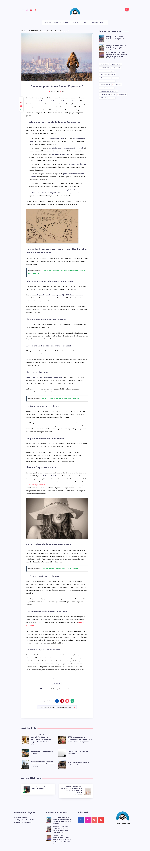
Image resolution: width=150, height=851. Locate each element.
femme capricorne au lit (38, 485)
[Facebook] (23, 10)
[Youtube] (35, 10)
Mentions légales (21, 817)
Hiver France (117, 84)
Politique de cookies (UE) (23, 822)
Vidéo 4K (103, 98)
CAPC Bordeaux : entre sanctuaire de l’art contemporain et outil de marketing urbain (80, 739)
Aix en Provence (116, 64)
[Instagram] (27, 10)
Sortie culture (122, 94)
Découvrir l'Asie (105, 77)
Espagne (116, 77)
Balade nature (105, 67)
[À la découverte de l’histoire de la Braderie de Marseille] (62, 764)
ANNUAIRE (94, 22)
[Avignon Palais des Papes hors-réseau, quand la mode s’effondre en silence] (25, 764)
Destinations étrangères (108, 74)
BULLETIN (85, 22)
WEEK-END (48, 22)
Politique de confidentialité (24, 820)
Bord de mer (116, 67)
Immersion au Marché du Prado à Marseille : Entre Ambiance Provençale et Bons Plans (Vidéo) (116, 47)
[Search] (127, 9)
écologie (112, 98)
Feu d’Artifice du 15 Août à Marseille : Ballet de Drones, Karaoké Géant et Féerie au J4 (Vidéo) (115, 39)
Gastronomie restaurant (108, 81)
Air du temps (55, 689)
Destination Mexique (107, 71)
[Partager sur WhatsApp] (21, 109)
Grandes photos (105, 84)
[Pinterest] (31, 10)
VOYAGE (66, 22)
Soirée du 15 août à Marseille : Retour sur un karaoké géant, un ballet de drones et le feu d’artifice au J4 (62, 839)
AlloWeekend (25, 31)
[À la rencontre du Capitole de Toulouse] (25, 753)
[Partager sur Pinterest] (21, 102)
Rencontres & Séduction (66, 689)
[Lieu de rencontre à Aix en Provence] (62, 753)
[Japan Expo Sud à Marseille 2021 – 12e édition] (38, 789)
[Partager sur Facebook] (21, 99)
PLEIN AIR (57, 22)
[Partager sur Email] (21, 106)
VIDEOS (102, 22)
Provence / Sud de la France (109, 91)
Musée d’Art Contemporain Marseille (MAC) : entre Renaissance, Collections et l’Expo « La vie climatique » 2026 (41, 739)
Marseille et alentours (107, 88)
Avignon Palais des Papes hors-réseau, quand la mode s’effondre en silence (43, 764)
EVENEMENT (75, 22)
